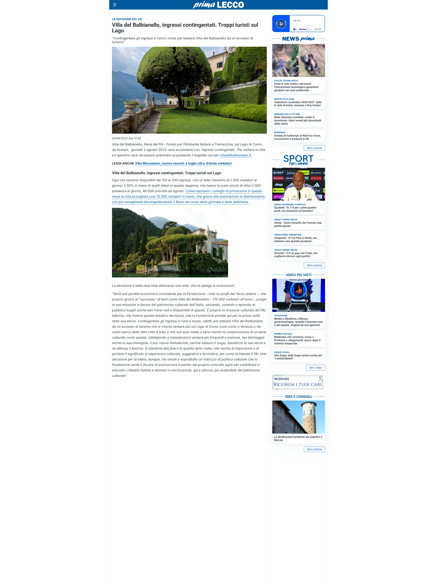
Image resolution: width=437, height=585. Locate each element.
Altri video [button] (315, 367)
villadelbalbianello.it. (236, 155)
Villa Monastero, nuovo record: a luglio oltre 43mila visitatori (183, 163)
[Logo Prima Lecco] (218, 5)
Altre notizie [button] (314, 148)
